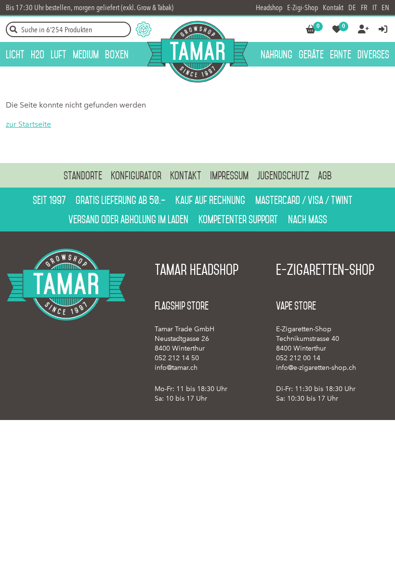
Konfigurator (136, 175)
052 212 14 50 (177, 358)
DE (352, 7)
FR (364, 7)
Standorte (83, 175)
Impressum (229, 175)
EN (385, 7)
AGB (325, 175)
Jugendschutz (283, 175)
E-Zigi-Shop (302, 7)
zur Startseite (28, 124)
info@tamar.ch (176, 368)
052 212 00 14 (298, 358)
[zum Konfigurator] (143, 29)
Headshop (269, 7)
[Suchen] (13, 29)
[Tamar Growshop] (197, 51)
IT (374, 7)
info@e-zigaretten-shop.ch (316, 368)
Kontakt (333, 7)
